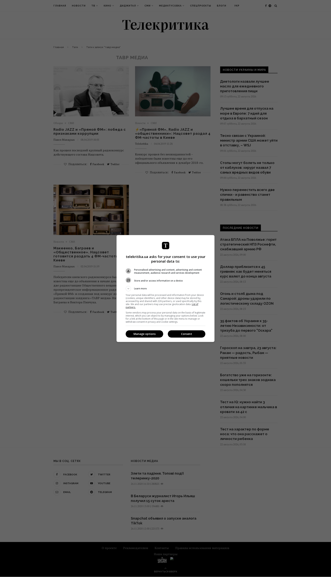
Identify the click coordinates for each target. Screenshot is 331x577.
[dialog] (165, 288)
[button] (165, 288)
